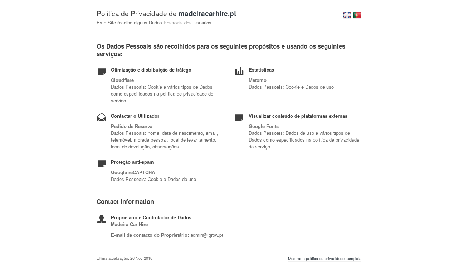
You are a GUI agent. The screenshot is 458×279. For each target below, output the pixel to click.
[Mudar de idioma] (347, 17)
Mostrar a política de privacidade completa (324, 258)
